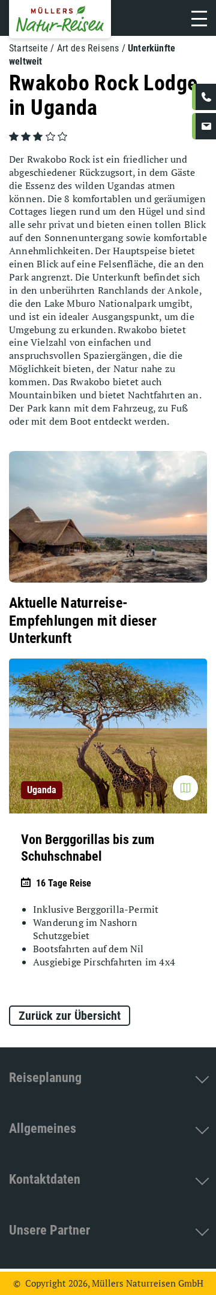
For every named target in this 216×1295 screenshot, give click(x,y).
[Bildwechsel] (185, 787)
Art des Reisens (88, 48)
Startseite (28, 48)
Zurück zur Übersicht (70, 1015)
